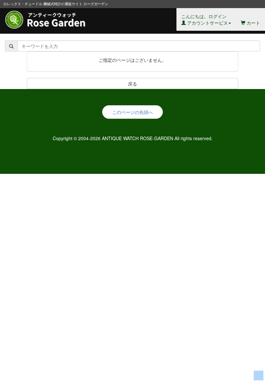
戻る (132, 83)
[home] (50, 16)
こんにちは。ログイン (204, 19)
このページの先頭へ (132, 112)
